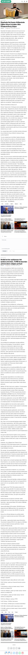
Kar (12, 612)
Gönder (4, 251)
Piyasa (16, 612)
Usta (21, 203)
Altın (2, 203)
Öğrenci (16, 203)
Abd (2, 612)
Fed (9, 612)
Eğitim (12, 203)
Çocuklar (7, 203)
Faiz (5, 612)
